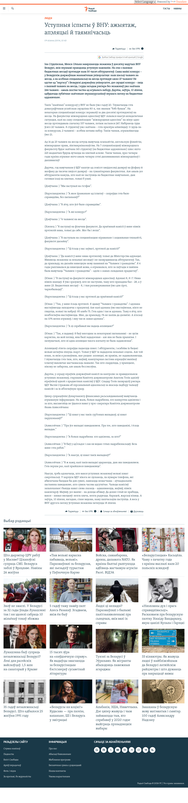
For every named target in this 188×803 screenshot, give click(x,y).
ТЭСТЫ (166, 9)
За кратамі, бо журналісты (17, 776)
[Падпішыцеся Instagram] (138, 750)
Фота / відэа (10, 771)
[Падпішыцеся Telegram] (145, 750)
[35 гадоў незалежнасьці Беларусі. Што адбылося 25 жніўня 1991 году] (25, 691)
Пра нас (53, 749)
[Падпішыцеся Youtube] (117, 750)
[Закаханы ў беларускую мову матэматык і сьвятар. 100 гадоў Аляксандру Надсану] (163, 691)
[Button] (119, 49)
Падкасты (9, 754)
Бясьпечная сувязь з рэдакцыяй (65, 765)
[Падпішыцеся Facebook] (103, 750)
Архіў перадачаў (12, 765)
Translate (181, 2)
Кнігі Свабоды (11, 760)
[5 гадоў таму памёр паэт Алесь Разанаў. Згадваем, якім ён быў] (71, 590)
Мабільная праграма (59, 760)
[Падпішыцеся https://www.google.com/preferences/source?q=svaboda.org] (97, 750)
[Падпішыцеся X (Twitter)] (111, 750)
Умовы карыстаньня (59, 776)
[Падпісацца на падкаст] (124, 750)
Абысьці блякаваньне (60, 754)
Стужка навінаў (12, 749)
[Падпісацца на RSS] (152, 750)
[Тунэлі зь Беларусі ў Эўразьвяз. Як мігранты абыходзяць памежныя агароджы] (117, 641)
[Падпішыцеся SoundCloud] (131, 750)
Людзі (48, 18)
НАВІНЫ (178, 9)
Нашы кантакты (57, 771)
